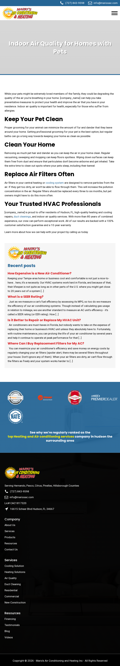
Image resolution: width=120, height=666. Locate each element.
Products (10, 537)
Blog (7, 631)
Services (10, 531)
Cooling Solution (14, 565)
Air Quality (11, 578)
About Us (10, 525)
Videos (9, 637)
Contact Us (11, 549)
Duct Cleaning (13, 584)
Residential (11, 590)
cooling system (55, 182)
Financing (10, 618)
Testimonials (12, 625)
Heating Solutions (15, 572)
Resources (11, 543)
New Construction (15, 602)
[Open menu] (114, 13)
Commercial (12, 596)
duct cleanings (22, 216)
